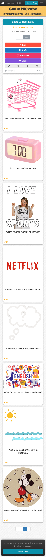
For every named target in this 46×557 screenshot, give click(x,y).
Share (24, 60)
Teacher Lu (10, 71)
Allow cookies (23, 551)
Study (24, 50)
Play (23, 44)
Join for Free (32, 3)
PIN (19, 3)
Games (10, 3)
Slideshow (24, 55)
